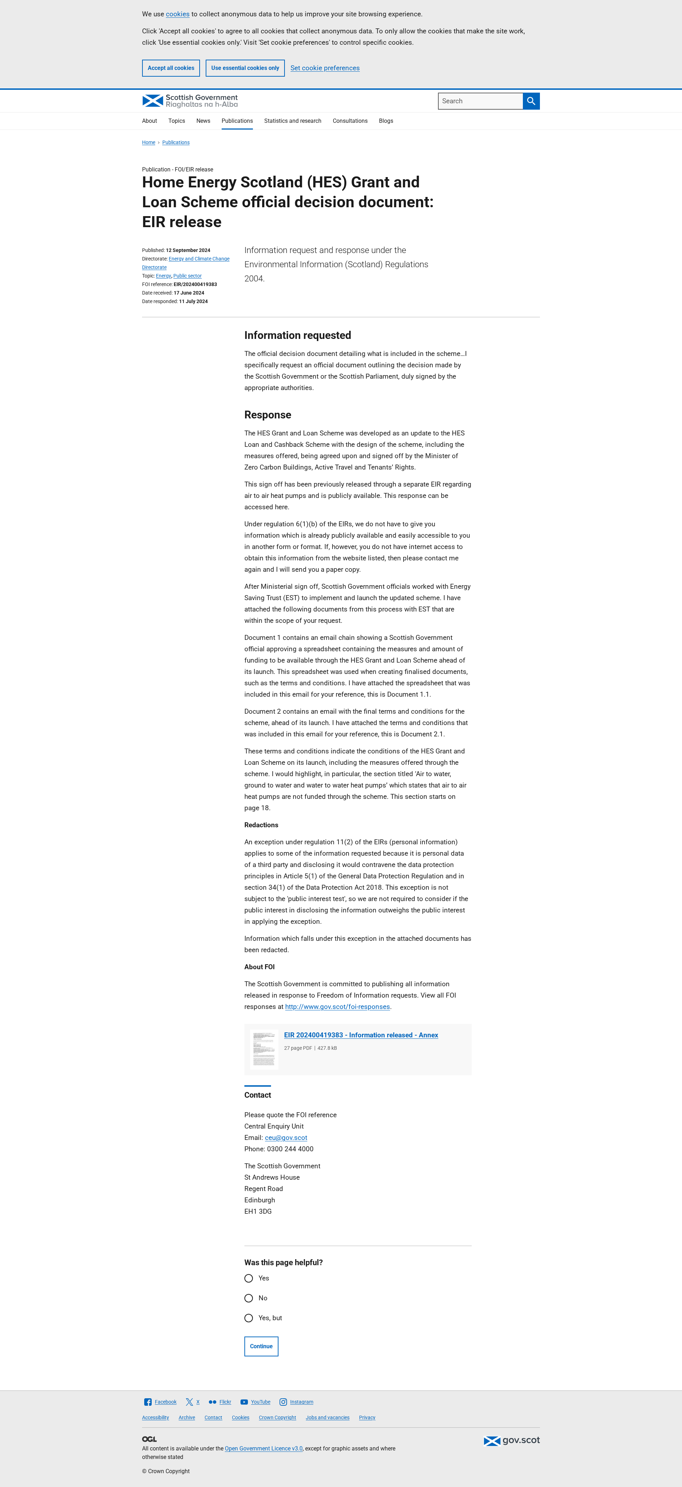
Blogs (386, 120)
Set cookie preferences (325, 68)
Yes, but (270, 1318)
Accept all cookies (171, 68)
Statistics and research (292, 120)
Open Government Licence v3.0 (264, 1448)
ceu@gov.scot (286, 1138)
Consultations (350, 120)
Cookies (240, 1417)
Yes (264, 1278)
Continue (261, 1346)
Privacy (367, 1417)
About (149, 120)
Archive (187, 1417)
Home (148, 142)
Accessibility (155, 1417)
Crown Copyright (277, 1417)
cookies (178, 14)
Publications (237, 120)
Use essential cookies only (245, 68)
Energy (163, 276)
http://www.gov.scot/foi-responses (337, 1007)
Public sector (187, 276)
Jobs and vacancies (328, 1417)
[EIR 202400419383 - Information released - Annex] (264, 1050)
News (203, 120)
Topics (176, 120)
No (263, 1298)
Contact (213, 1417)
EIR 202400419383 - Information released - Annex (361, 1035)
